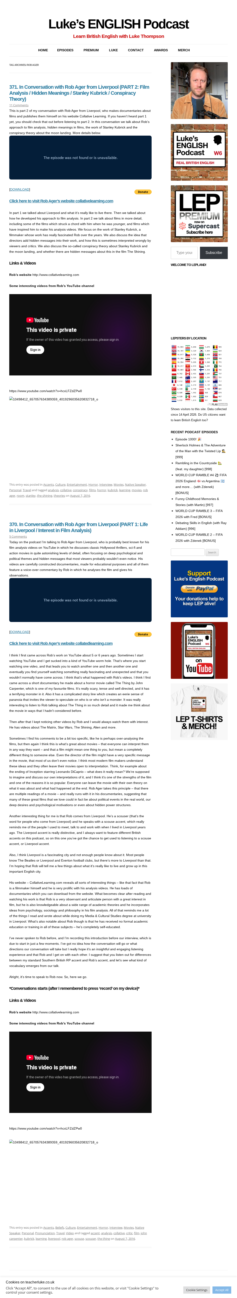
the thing (103, 1239)
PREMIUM (91, 50)
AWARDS (161, 50)
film (136, 1233)
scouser (90, 1239)
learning (124, 490)
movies (137, 490)
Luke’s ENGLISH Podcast (118, 24)
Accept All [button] (221, 1290)
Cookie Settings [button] (196, 1290)
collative (66, 490)
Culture (60, 484)
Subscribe (214, 253)
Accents (48, 484)
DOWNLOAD (19, 189)
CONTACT (136, 50)
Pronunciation (45, 1233)
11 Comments (18, 105)
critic (129, 1233)
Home (43, 50)
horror (101, 490)
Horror (93, 484)
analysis (53, 490)
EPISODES (65, 50)
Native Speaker (135, 484)
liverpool (54, 1239)
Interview (105, 484)
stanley (31, 496)
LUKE (113, 50)
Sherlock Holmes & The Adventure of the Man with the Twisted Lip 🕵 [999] (200, 451)
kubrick (113, 490)
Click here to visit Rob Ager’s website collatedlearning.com (60, 643)
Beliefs (59, 1227)
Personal (15, 490)
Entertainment (77, 484)
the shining (44, 496)
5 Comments (18, 536)
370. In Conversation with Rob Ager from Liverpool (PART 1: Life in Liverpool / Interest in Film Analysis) (78, 527)
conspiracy (80, 490)
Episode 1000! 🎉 (188, 439)
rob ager (67, 1239)
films (92, 490)
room (20, 496)
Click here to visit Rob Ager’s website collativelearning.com (61, 201)
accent (95, 1233)
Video (70, 1233)
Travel (27, 490)
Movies (119, 484)
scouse (79, 1239)
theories (59, 496)
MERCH (184, 50)
